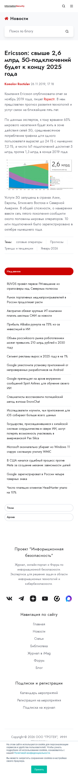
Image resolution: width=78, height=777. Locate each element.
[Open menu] (71, 6)
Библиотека (39, 646)
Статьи (39, 638)
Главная (39, 624)
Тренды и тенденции (19, 248)
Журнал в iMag (39, 653)
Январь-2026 (49, 248)
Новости (39, 631)
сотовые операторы (29, 242)
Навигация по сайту (39, 614)
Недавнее (14, 271)
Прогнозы (56, 242)
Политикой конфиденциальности (32, 752)
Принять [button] (39, 769)
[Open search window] (64, 6)
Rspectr (49, 99)
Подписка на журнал (39, 707)
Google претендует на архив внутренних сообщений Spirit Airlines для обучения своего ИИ (38, 383)
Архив (11, 517)
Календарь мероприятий (39, 692)
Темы (10, 508)
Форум (39, 660)
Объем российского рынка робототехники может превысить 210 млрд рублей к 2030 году (36, 343)
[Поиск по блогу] (67, 31)
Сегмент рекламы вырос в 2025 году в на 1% (37, 356)
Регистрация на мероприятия (39, 700)
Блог (39, 667)
